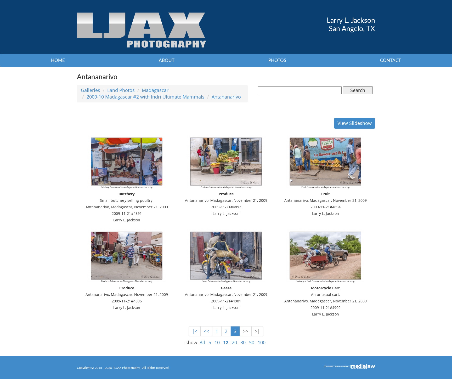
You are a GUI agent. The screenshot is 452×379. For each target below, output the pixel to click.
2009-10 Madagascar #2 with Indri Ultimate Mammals (146, 97)
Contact (390, 60)
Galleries (90, 90)
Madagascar (155, 90)
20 (234, 342)
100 (261, 342)
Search (357, 90)
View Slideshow (354, 123)
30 (243, 342)
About (166, 60)
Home (58, 60)
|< (194, 331)
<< (206, 331)
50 (251, 342)
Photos (277, 60)
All (202, 342)
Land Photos (121, 90)
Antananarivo (226, 97)
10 (217, 342)
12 (225, 342)
